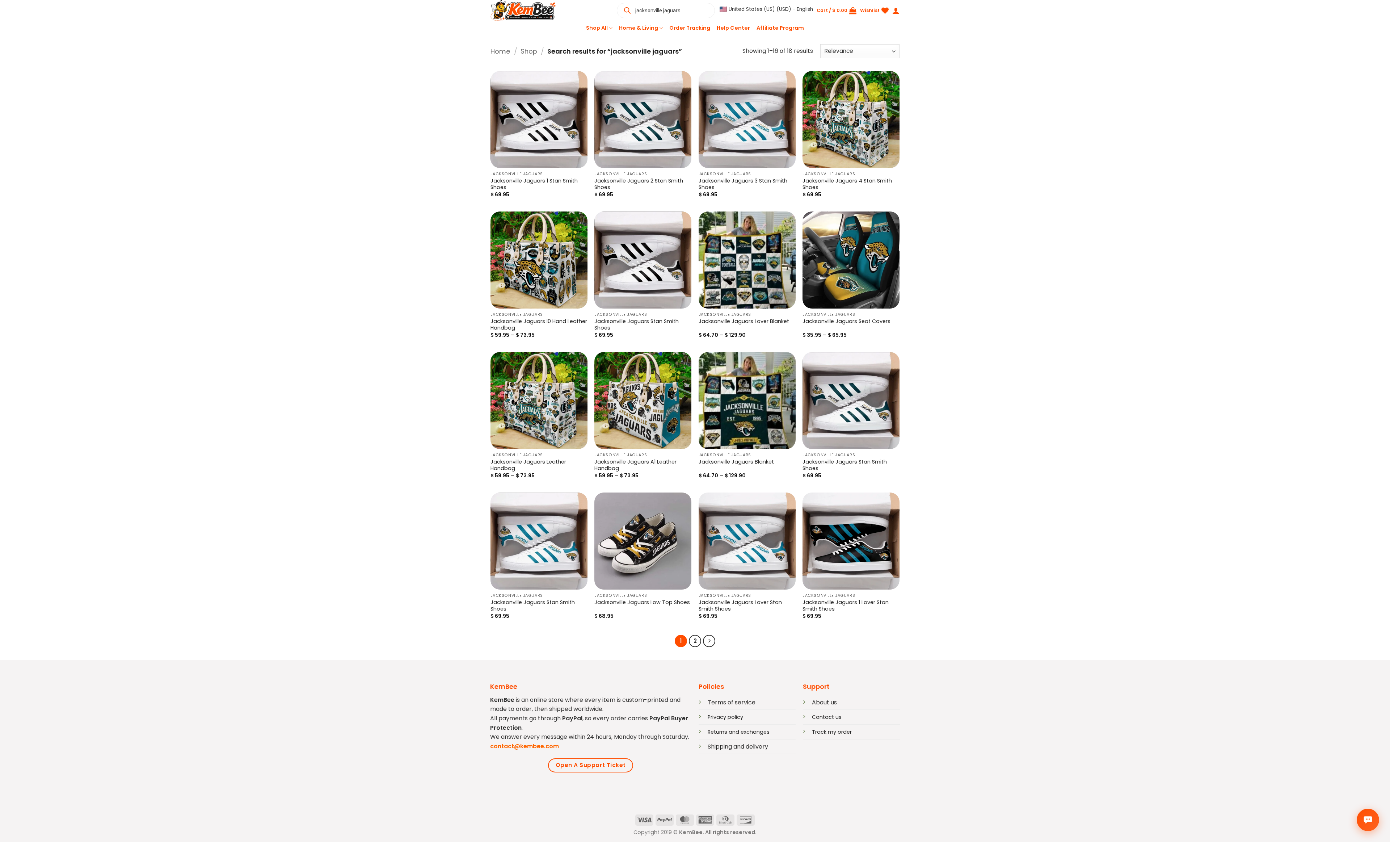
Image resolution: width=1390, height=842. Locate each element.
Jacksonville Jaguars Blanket (736, 461)
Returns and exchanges (739, 732)
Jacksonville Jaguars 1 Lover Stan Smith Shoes (846, 606)
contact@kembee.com (524, 746)
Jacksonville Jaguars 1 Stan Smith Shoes (534, 184)
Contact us (827, 717)
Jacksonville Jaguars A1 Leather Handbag (635, 465)
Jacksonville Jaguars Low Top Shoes (642, 602)
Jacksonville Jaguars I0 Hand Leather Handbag (538, 325)
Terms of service (731, 702)
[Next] (709, 641)
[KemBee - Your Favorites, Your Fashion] (526, 10)
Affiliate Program (780, 28)
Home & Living (638, 28)
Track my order (832, 732)
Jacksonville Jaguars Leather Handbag (528, 465)
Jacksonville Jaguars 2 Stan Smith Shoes (638, 184)
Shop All (597, 28)
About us (824, 702)
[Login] (896, 10)
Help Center (733, 28)
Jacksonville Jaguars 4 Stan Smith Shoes (847, 184)
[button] (766, 9)
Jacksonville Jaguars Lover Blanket (744, 321)
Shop (529, 51)
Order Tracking (689, 28)
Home (500, 51)
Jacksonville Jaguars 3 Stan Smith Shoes (743, 184)
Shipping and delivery (738, 746)
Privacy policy (725, 717)
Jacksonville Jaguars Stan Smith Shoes (636, 325)
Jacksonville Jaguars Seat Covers (846, 321)
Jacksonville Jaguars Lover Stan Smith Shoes (740, 606)
